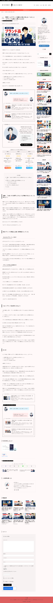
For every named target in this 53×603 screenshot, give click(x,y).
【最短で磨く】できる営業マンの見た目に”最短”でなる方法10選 (22, 106)
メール (4, 557)
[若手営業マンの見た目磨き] (12, 5)
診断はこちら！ (8, 167)
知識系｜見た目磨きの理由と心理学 (7, 20)
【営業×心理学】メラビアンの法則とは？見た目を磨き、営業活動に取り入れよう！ (22, 396)
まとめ (7, 186)
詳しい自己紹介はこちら (44, 45)
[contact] (45, 49)
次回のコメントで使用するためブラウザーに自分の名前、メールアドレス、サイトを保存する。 (18, 566)
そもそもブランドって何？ (12, 181)
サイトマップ (40, 599)
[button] (6, 466)
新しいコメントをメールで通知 (8, 578)
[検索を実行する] (50, 54)
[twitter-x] (16, 490)
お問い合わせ (35, 599)
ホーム (12, 599)
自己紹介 (15, 599)
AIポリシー (30, 599)
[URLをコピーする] (31, 466)
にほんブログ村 (4, 456)
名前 (4, 553)
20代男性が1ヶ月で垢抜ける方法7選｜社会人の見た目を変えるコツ (22, 114)
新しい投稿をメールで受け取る (8, 581)
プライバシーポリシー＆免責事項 (23, 599)
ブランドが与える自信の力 (12, 183)
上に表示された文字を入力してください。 (10, 571)
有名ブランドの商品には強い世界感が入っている (15, 180)
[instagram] (18, 490)
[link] (14, 490)
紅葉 (7, 488)
